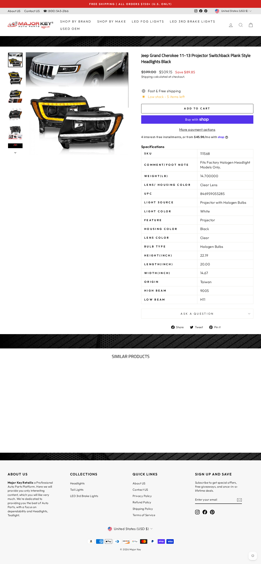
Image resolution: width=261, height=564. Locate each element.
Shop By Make (111, 21)
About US (14, 11)
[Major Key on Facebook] (205, 512)
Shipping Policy (143, 509)
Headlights (77, 483)
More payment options (197, 129)
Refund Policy (142, 502)
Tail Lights (76, 489)
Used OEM (70, 29)
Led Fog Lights (148, 21)
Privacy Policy (142, 496)
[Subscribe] (239, 499)
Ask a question (197, 313)
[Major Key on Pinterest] (212, 512)
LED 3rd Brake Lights (192, 21)
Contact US (32, 11)
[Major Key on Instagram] (197, 512)
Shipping (147, 76)
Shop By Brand (76, 21)
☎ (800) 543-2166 (56, 11)
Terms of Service (144, 515)
